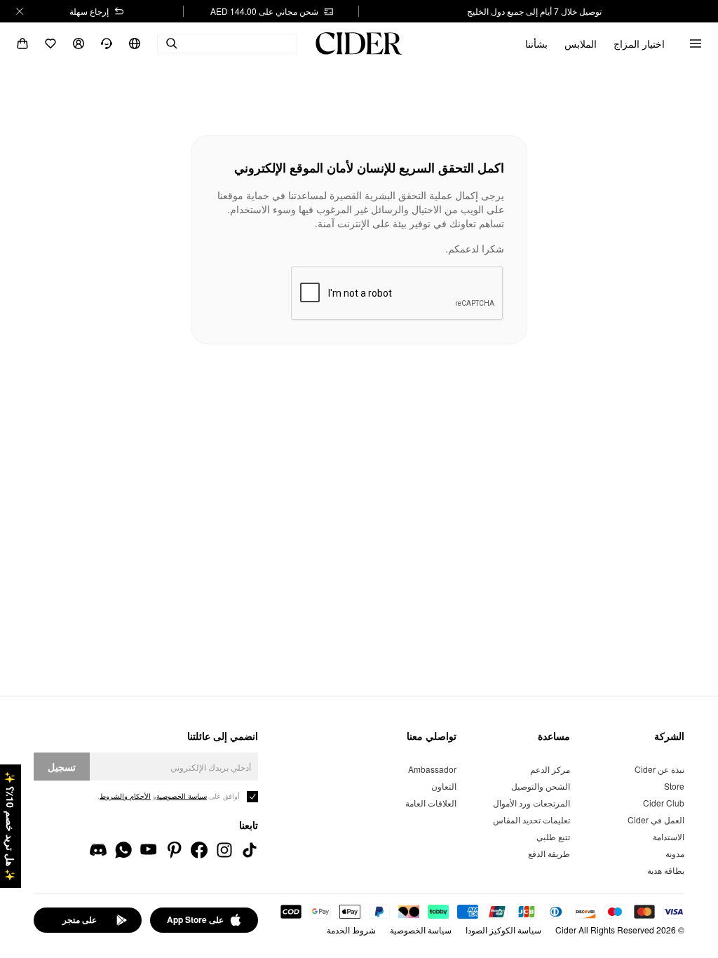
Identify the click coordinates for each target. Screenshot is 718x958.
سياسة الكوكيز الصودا (503, 930)
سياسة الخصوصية (421, 930)
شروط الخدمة (351, 930)
